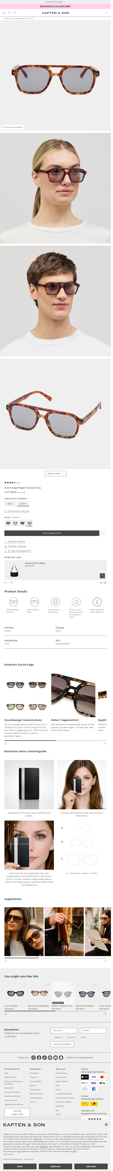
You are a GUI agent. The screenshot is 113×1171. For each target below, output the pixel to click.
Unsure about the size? (18, 511)
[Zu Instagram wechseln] (33, 1057)
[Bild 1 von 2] (30, 740)
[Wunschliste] (9, 13)
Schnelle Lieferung (17, 546)
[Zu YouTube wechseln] (55, 1057)
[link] (15, 996)
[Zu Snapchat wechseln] (61, 1057)
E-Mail (85, 1030)
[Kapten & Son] (55, 13)
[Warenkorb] (15, 13)
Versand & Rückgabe (54, 2)
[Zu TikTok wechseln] (44, 1057)
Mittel (23, 503)
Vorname (57, 1030)
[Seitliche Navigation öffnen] (106, 12)
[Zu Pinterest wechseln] (50, 1057)
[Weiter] (11, 582)
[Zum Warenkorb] (102, 575)
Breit (10, 503)
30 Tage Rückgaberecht (19, 551)
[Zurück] (6, 582)
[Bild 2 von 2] (81, 740)
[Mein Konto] (4, 13)
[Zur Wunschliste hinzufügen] (103, 533)
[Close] (108, 6)
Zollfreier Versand (16, 541)
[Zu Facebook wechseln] (39, 1057)
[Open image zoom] (55, 188)
